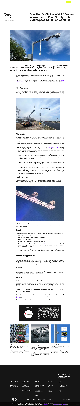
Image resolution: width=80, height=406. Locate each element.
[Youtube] (16, 399)
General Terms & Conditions (36, 399)
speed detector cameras (53, 147)
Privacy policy (65, 404)
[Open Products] (10, 2)
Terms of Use (45, 399)
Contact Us (28, 399)
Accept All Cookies (57, 404)
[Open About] (4, 2)
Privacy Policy (51, 399)
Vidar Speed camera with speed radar (35, 296)
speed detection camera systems (46, 243)
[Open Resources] (60, 2)
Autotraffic (40, 307)
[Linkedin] (13, 399)
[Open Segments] (17, 2)
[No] (77, 404)
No (61, 404)
